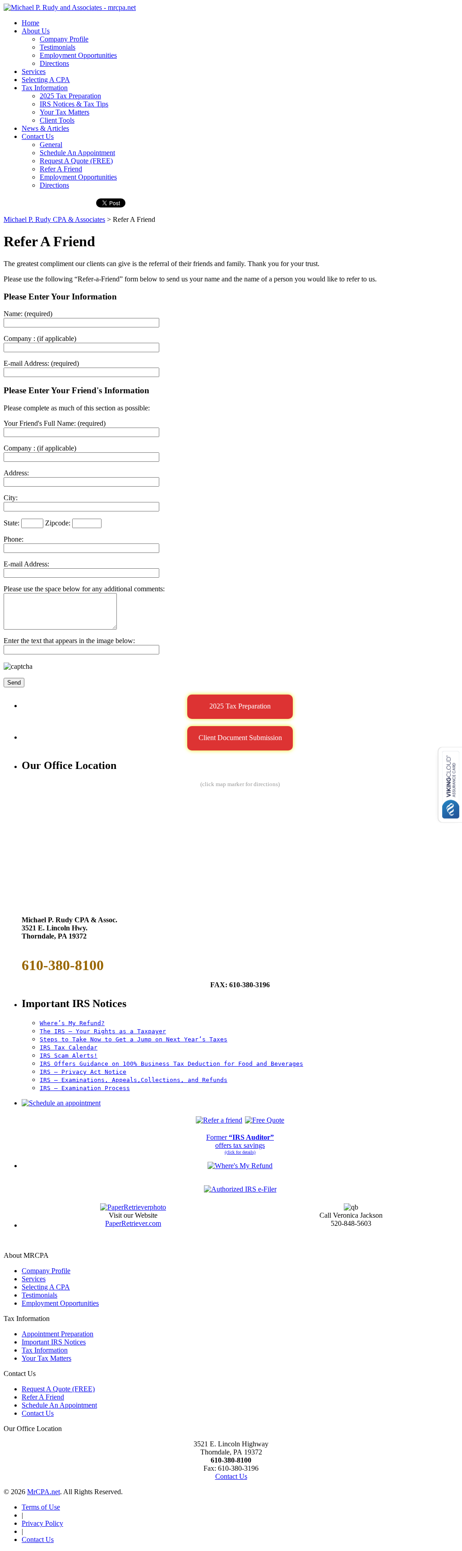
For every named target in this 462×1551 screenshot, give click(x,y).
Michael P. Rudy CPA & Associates (54, 219)
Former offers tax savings (240, 1141)
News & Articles (45, 128)
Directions (54, 63)
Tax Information (45, 88)
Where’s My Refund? (72, 1023)
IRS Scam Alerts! (68, 1055)
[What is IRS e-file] (240, 1189)
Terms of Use (41, 1507)
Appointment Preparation (57, 1334)
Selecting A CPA (46, 79)
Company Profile (64, 39)
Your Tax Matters (64, 112)
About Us (36, 31)
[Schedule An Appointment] (61, 1103)
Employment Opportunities (78, 55)
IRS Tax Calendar (68, 1047)
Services (34, 71)
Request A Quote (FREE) (76, 161)
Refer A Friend (61, 169)
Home (30, 23)
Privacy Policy (42, 1523)
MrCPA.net (43, 1492)
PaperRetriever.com (133, 1223)
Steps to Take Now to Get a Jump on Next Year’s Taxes (133, 1039)
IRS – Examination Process (85, 1088)
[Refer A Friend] (219, 1120)
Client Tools (57, 120)
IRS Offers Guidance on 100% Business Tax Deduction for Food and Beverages (171, 1063)
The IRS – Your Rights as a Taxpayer (103, 1031)
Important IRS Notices (54, 1342)
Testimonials (57, 47)
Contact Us (38, 136)
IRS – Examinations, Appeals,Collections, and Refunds (133, 1080)
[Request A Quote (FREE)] (264, 1120)
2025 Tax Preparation (70, 96)
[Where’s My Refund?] (240, 1165)
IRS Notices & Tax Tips (74, 104)
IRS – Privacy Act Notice (83, 1071)
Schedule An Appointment (77, 152)
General (51, 144)
